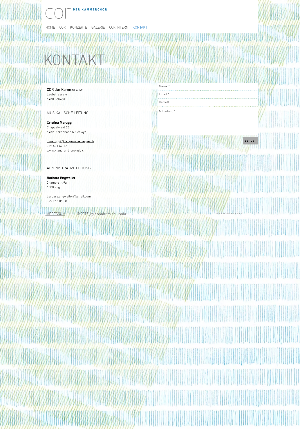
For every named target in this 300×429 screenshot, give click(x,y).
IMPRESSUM (55, 214)
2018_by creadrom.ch (98, 214)
